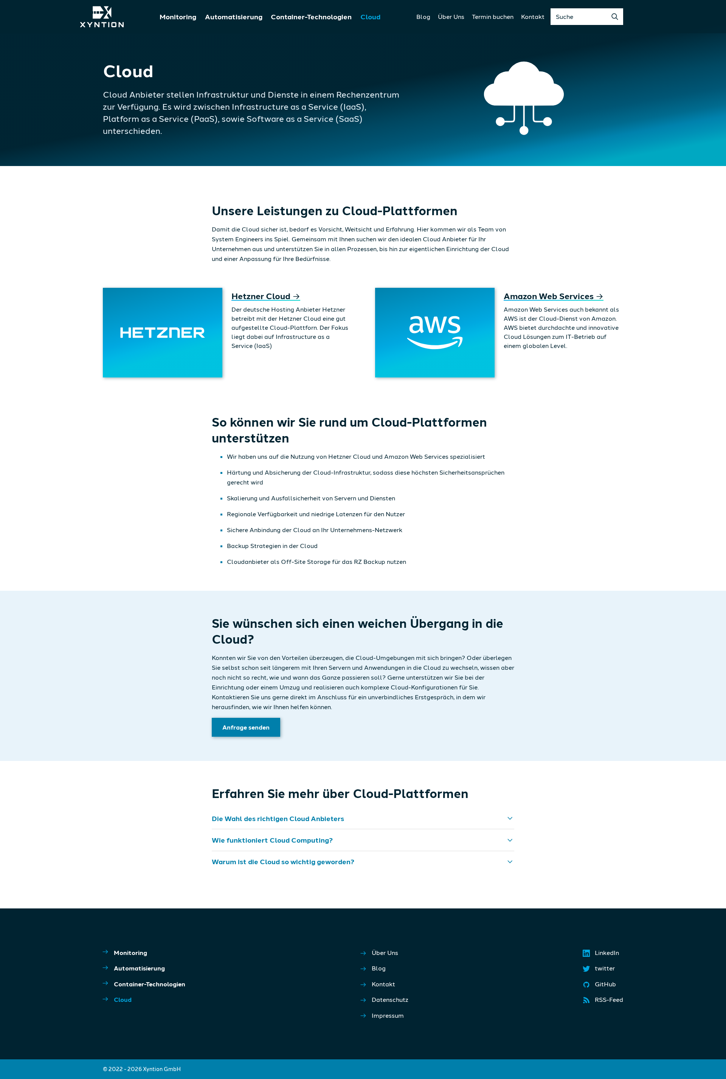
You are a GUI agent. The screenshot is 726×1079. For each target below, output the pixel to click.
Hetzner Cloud (265, 296)
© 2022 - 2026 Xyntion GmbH (142, 1069)
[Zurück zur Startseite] (102, 16)
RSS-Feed (603, 1001)
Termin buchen (492, 16)
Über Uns (451, 16)
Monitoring (178, 16)
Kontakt (532, 16)
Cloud (370, 16)
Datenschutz (390, 999)
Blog (423, 16)
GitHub (600, 986)
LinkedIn (601, 954)
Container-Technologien (311, 16)
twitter (599, 970)
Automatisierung (233, 16)
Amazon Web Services (553, 296)
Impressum (388, 1015)
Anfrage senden (246, 727)
